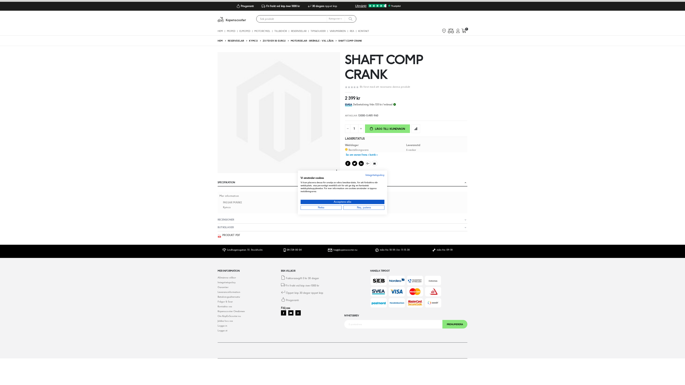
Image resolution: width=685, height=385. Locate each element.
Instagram (298, 312)
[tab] (410, 104)
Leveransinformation (229, 292)
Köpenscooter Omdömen (231, 311)
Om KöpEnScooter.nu (229, 316)
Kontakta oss (225, 306)
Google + (368, 163)
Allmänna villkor (227, 277)
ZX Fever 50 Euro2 (274, 41)
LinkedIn (361, 163)
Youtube (290, 312)
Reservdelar (236, 41)
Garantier (223, 287)
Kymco (253, 41)
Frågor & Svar (225, 301)
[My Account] (458, 31)
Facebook (348, 163)
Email (374, 163)
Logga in (222, 325)
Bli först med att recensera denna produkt (385, 86)
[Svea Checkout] (349, 104)
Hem (220, 40)
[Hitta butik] (444, 31)
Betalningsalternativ (229, 296)
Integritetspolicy (226, 282)
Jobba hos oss (225, 320)
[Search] (350, 18)
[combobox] (306, 19)
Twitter (354, 163)
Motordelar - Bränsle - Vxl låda (312, 41)
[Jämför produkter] (451, 31)
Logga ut (223, 330)
